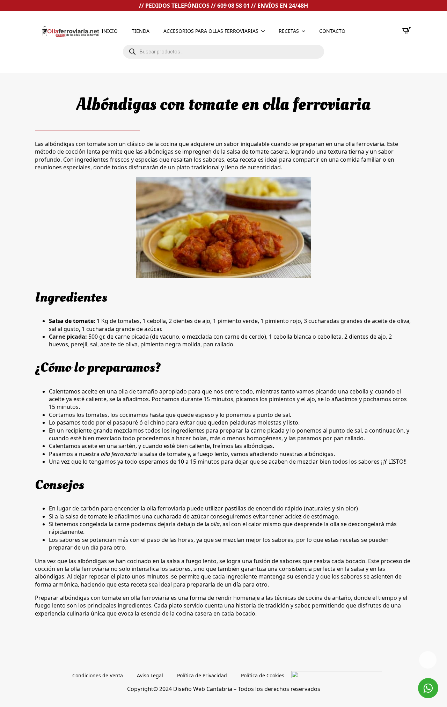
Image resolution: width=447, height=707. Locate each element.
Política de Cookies (262, 675)
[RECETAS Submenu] (305, 31)
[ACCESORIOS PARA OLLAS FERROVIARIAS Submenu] (265, 31)
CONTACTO (332, 31)
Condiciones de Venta (97, 675)
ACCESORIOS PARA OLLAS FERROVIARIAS (210, 31)
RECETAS (289, 31)
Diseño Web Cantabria (203, 689)
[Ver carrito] (406, 30)
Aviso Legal (150, 675)
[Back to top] (428, 660)
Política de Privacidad (202, 675)
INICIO (110, 31)
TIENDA (140, 31)
